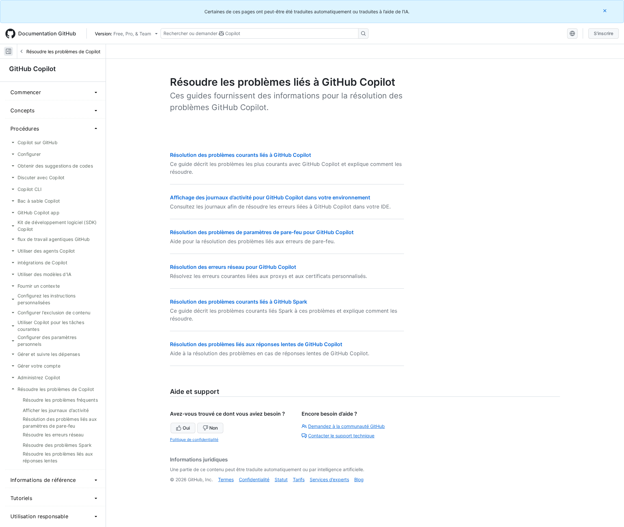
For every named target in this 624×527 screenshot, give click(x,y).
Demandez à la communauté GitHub (346, 426)
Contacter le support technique (341, 435)
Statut (281, 479)
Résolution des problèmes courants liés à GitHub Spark (238, 301)
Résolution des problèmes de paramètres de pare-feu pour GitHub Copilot (262, 232)
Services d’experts (329, 479)
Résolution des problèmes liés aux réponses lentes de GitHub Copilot (256, 344)
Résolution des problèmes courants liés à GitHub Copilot (240, 155)
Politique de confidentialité (194, 439)
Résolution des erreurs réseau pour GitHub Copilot (233, 267)
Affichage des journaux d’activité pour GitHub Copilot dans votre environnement (270, 197)
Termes (226, 479)
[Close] (605, 10)
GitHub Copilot (32, 69)
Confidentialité (254, 479)
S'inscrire (603, 33)
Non (213, 428)
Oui (186, 428)
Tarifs (299, 479)
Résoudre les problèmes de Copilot (63, 51)
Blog (359, 479)
